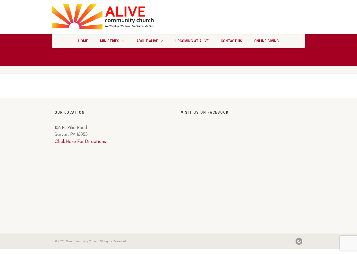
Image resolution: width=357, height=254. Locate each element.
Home (83, 41)
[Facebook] (299, 241)
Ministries (109, 41)
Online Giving (266, 41)
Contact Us (231, 41)
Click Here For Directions (80, 141)
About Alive (147, 41)
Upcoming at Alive (192, 41)
